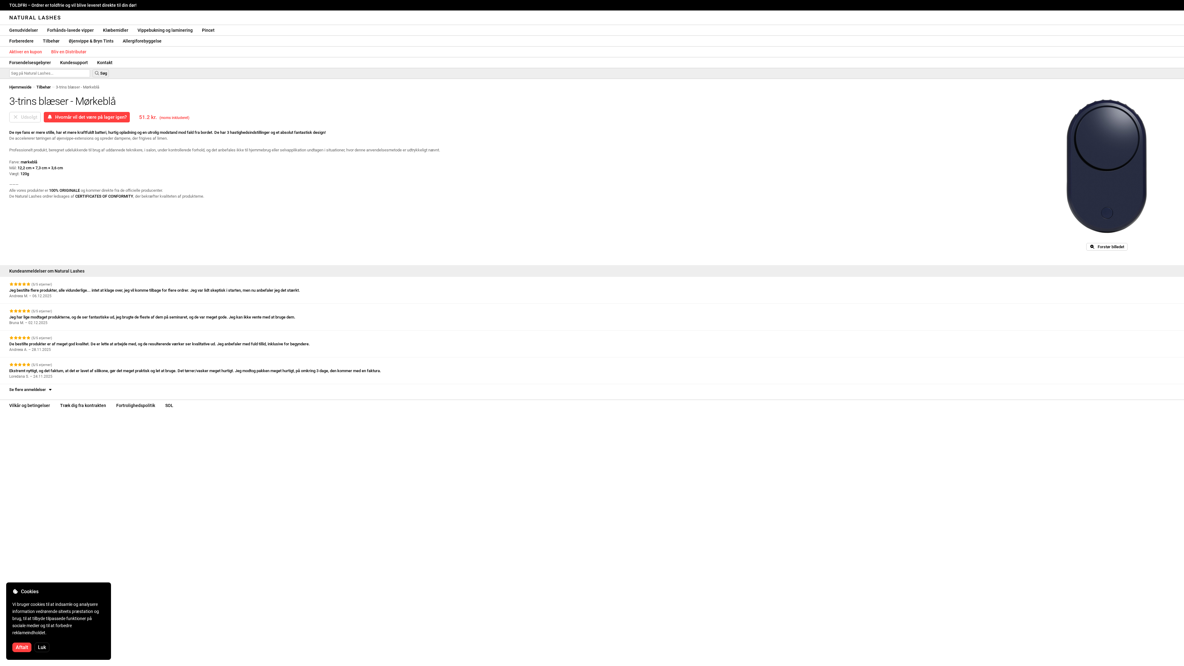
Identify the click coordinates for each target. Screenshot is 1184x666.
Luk (42, 647)
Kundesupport (74, 62)
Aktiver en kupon (25, 51)
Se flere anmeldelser (28, 389)
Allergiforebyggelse (142, 41)
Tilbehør (51, 41)
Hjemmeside (20, 87)
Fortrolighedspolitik (135, 405)
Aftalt (22, 647)
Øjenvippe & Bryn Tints (91, 41)
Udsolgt (27, 117)
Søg (103, 73)
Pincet (208, 30)
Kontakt (105, 62)
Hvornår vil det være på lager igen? (90, 117)
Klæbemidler (115, 30)
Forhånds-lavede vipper (70, 30)
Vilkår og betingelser (29, 405)
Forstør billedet (1109, 247)
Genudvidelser (23, 30)
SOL (169, 405)
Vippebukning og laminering (165, 30)
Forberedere (21, 41)
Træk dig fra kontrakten (83, 405)
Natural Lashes (35, 17)
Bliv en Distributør (68, 51)
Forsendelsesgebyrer (30, 62)
